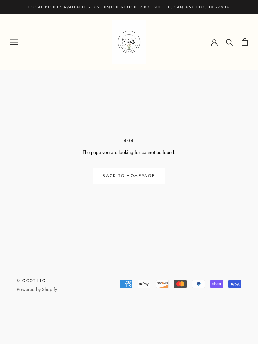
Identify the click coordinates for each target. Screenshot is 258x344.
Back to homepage (129, 176)
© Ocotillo (31, 280)
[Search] (229, 41)
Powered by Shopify (37, 289)
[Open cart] (245, 42)
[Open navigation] (14, 42)
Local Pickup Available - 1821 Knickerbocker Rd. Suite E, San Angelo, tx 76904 (128, 7)
